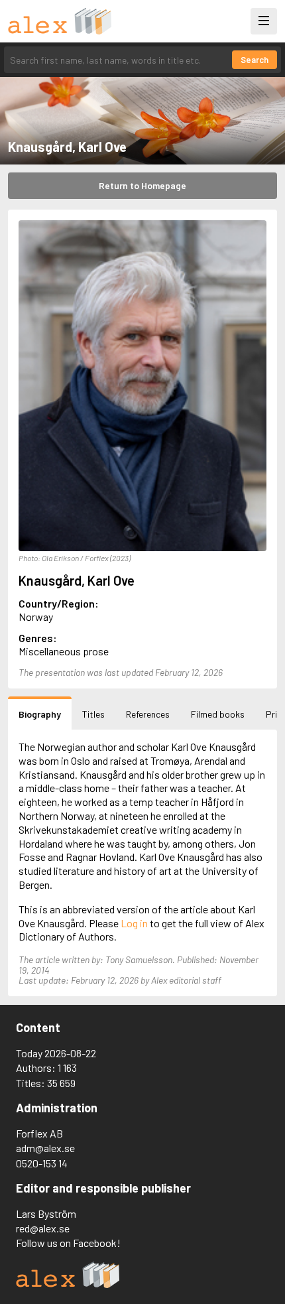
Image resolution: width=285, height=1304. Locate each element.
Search (254, 59)
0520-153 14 (42, 1163)
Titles (93, 714)
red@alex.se (43, 1228)
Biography (40, 714)
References (148, 714)
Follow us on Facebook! (68, 1242)
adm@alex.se (45, 1147)
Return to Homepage (142, 185)
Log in (134, 923)
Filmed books (218, 714)
